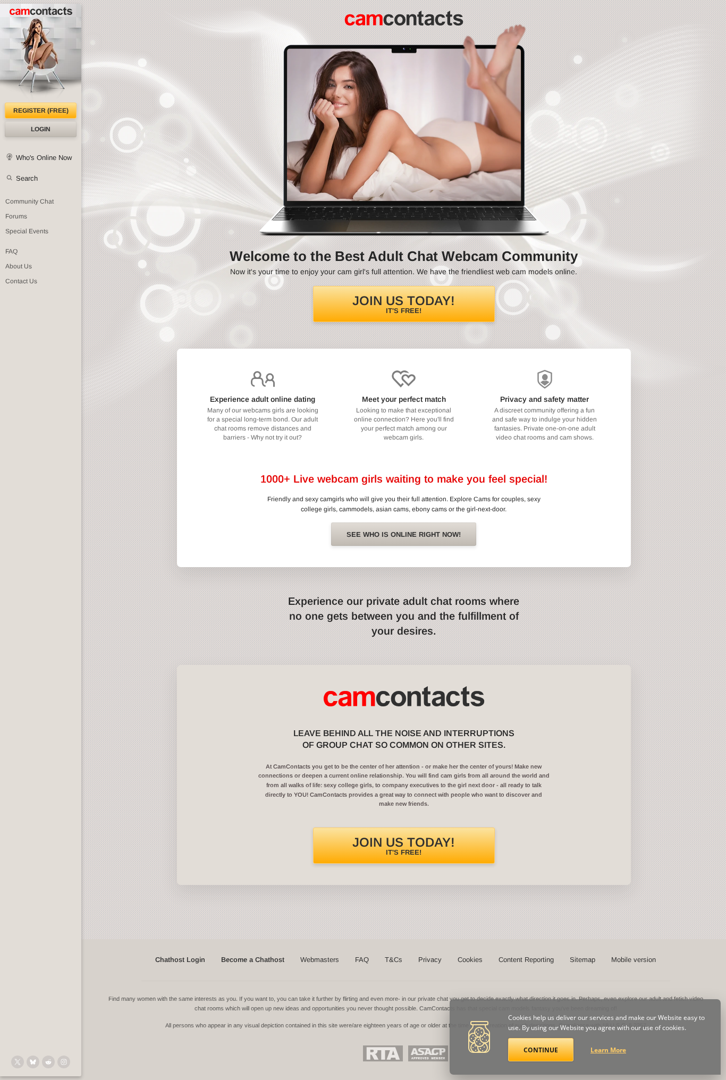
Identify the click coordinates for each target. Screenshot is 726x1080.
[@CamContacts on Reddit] (48, 1062)
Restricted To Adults (383, 1053)
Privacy (430, 960)
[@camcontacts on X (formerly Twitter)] (17, 1062)
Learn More (608, 1049)
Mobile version (633, 960)
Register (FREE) (41, 110)
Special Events (26, 231)
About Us (18, 266)
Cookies (470, 960)
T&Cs (393, 960)
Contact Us (21, 281)
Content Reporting (526, 960)
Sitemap (582, 960)
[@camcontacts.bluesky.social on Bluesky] (33, 1062)
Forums (16, 216)
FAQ (11, 251)
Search (27, 178)
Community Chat (29, 201)
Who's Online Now (44, 158)
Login (40, 129)
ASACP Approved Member (428, 1053)
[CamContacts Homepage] (40, 53)
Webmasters (319, 960)
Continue (541, 1049)
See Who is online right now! (404, 534)
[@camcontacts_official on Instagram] (63, 1062)
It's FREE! (403, 304)
